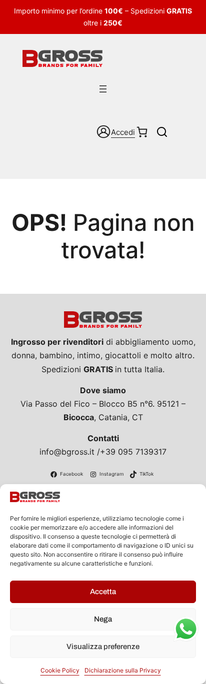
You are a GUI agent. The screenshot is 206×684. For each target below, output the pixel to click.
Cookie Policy (60, 670)
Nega (103, 619)
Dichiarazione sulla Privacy (122, 670)
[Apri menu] (103, 89)
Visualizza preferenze (103, 647)
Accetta (103, 592)
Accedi (123, 132)
